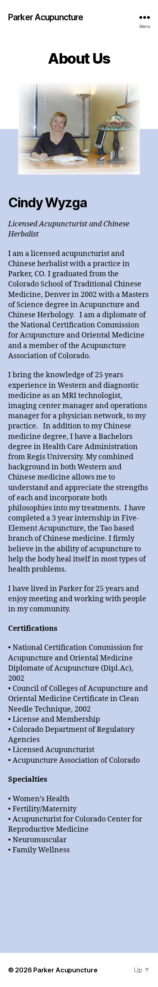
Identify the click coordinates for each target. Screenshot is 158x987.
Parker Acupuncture (45, 17)
